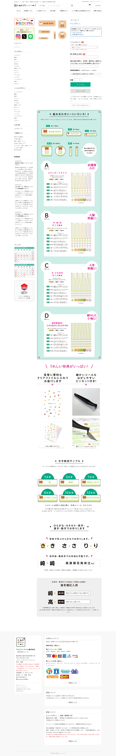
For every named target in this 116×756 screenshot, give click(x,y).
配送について (51, 712)
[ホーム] (21, 642)
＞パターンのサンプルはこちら (78, 49)
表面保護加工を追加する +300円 (83, 74)
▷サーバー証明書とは (24, 296)
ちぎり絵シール (18, 128)
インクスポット (18, 79)
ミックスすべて (18, 92)
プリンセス (17, 74)
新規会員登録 (85, 1)
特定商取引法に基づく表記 (23, 689)
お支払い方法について (20, 143)
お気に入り (93, 1)
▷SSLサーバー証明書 (24, 298)
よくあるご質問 (18, 147)
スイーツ (16, 61)
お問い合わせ (98, 10)
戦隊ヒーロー (17, 68)
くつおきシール (41, 10)
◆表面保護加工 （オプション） (80, 70)
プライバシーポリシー (22, 687)
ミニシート (17, 47)
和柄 (15, 81)
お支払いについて (52, 638)
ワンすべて (17, 55)
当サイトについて (21, 685)
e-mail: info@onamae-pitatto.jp (25, 660)
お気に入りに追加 (80, 91)
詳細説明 (94, 70)
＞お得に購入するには (77, 34)
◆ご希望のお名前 (76, 54)
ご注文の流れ (17, 139)
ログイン (99, 1)
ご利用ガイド (63, 10)
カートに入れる (80, 84)
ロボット (16, 70)
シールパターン (75, 42)
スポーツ (16, 83)
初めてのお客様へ (19, 136)
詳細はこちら (73, 683)
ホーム (19, 10)
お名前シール (28, 10)
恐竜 (15, 59)
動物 (15, 57)
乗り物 (16, 64)
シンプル (16, 77)
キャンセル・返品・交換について (23, 145)
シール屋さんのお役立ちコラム (81, 10)
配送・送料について (19, 141)
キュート (16, 72)
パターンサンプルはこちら (80, 105)
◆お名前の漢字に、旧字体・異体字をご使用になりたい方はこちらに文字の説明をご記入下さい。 (86, 62)
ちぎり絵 (52, 10)
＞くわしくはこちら (76, 32)
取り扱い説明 (17, 150)
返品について (51, 692)
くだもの (16, 66)
